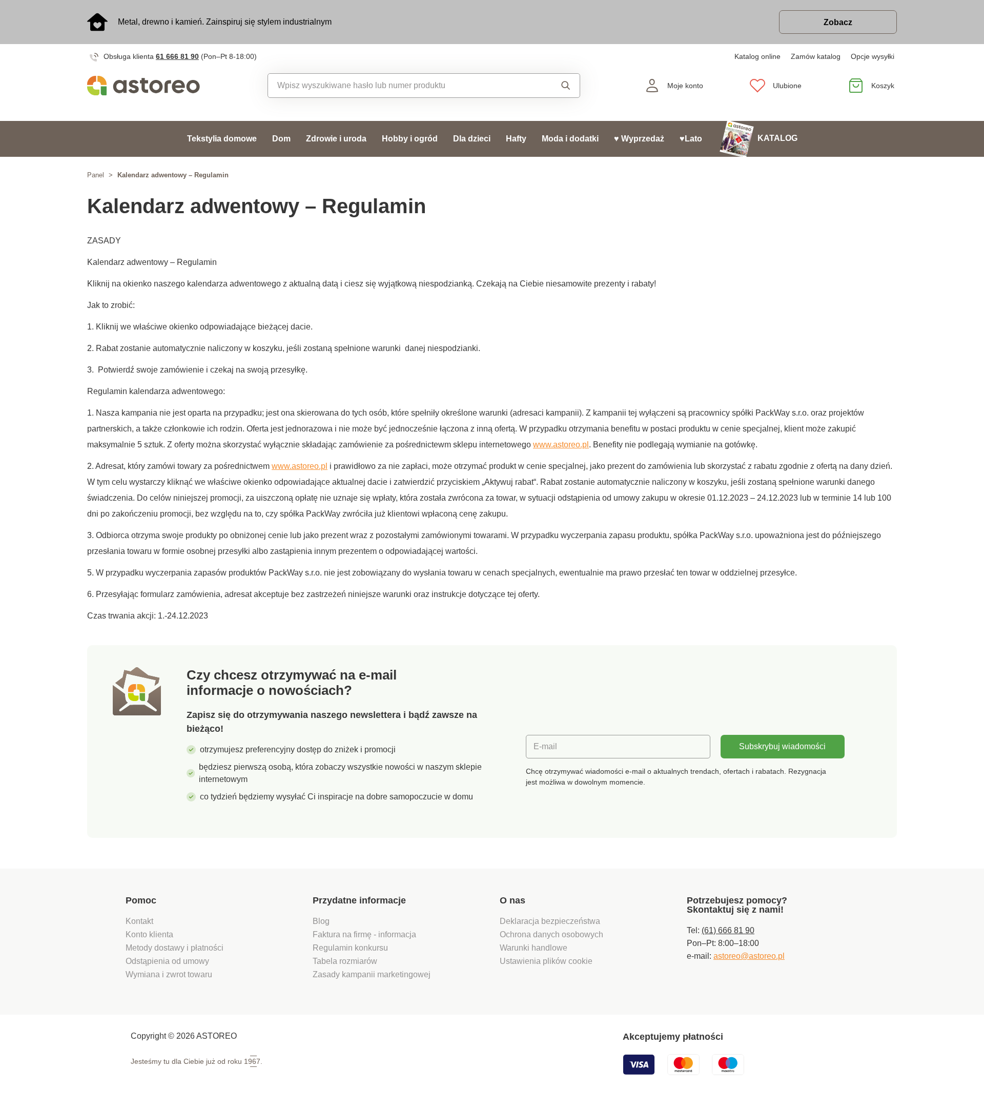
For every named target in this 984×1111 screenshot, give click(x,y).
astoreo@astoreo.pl (749, 956)
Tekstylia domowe (222, 138)
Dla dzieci (471, 138)
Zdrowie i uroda (336, 138)
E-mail (545, 746)
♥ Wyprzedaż (639, 138)
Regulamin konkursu (350, 947)
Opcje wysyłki (872, 56)
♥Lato (691, 138)
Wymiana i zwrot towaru (170, 974)
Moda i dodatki (570, 138)
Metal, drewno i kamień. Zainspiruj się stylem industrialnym (225, 21)
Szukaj (555, 85)
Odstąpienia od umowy (167, 961)
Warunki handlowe (533, 947)
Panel (95, 175)
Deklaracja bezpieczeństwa (550, 921)
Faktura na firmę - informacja (364, 934)
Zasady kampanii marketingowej (371, 974)
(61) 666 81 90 (728, 930)
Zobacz (838, 22)
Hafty (516, 138)
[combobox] (400, 85)
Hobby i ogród (410, 138)
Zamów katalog (815, 56)
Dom (281, 138)
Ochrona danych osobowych (551, 934)
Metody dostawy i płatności (175, 947)
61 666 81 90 (177, 56)
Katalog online (757, 56)
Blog (321, 921)
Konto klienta (149, 934)
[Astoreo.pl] (150, 85)
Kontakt (139, 921)
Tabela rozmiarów (345, 961)
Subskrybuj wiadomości (782, 746)
